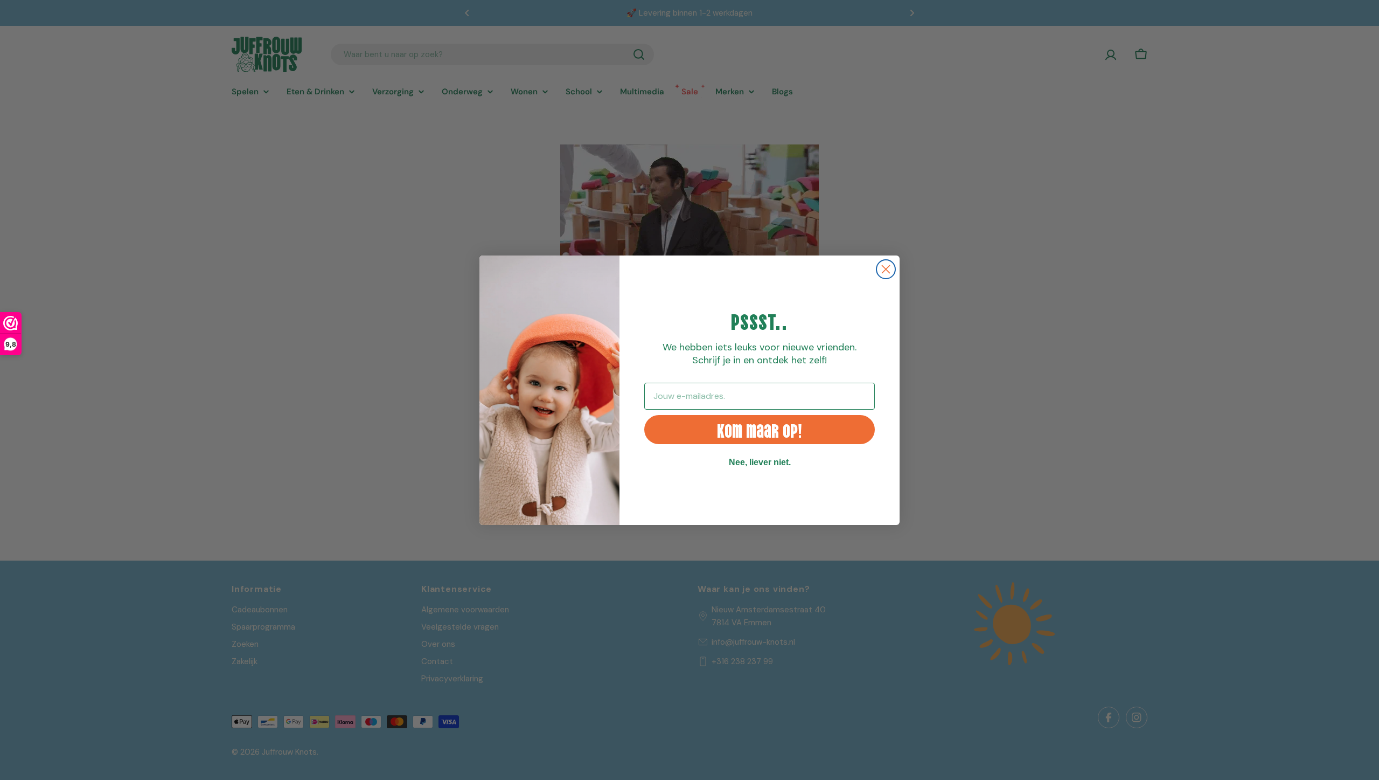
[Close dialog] (885, 269)
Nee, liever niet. (760, 462)
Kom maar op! (759, 429)
